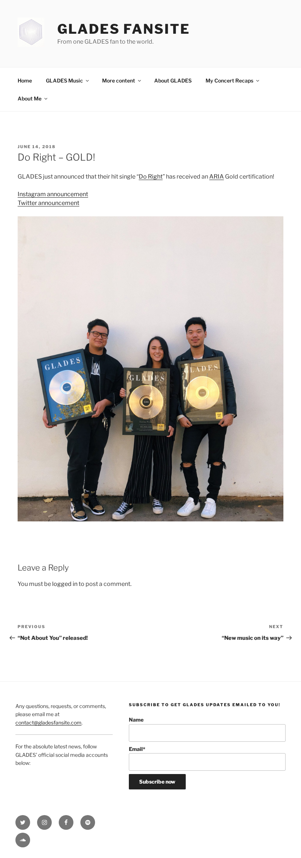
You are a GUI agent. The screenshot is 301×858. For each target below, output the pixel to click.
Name (136, 719)
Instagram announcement (53, 194)
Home (25, 80)
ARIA (216, 176)
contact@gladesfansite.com (48, 722)
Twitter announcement (48, 202)
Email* (137, 749)
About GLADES (173, 80)
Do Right (151, 176)
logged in (64, 583)
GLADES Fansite (123, 29)
